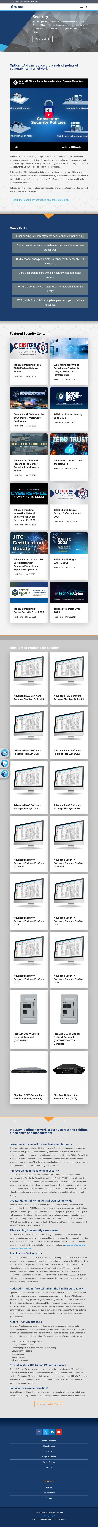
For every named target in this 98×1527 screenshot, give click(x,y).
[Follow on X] (46, 1432)
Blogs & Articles (49, 1457)
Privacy (46, 1516)
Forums (49, 1498)
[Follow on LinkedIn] (52, 1432)
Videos (49, 1467)
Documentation (49, 1493)
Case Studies (49, 1446)
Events (49, 1451)
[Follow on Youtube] (59, 1432)
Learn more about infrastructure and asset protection (40, 200)
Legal (52, 1516)
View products (42, 39)
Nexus (49, 1487)
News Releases (49, 1441)
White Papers (49, 1462)
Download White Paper (49, 1404)
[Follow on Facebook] (39, 1432)
